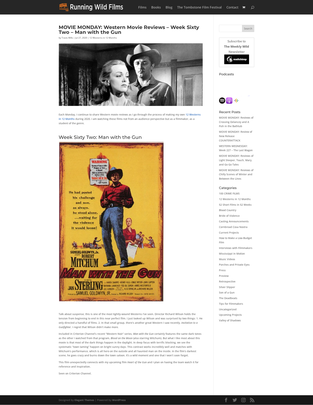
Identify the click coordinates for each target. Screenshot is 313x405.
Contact (232, 7)
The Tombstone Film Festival (199, 7)
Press (222, 270)
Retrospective (227, 281)
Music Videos (227, 259)
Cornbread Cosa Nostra (233, 227)
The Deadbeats (228, 298)
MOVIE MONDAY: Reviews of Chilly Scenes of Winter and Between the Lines (236, 174)
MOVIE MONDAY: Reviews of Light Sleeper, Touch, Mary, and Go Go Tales (236, 160)
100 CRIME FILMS (229, 193)
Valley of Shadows (230, 320)
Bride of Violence (229, 215)
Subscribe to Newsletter (236, 46)
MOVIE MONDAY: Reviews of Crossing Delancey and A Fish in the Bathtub (236, 122)
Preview (224, 276)
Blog (169, 7)
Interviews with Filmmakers (235, 248)
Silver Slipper (227, 287)
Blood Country (227, 210)
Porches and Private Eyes (234, 264)
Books (156, 7)
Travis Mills (67, 37)
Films (142, 7)
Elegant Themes (84, 400)
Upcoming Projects (230, 314)
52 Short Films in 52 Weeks (235, 204)
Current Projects (229, 232)
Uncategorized (228, 309)
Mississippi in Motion (232, 253)
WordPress (119, 400)
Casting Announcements (234, 221)
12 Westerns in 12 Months (103, 37)
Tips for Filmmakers (231, 303)
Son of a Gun (227, 292)
